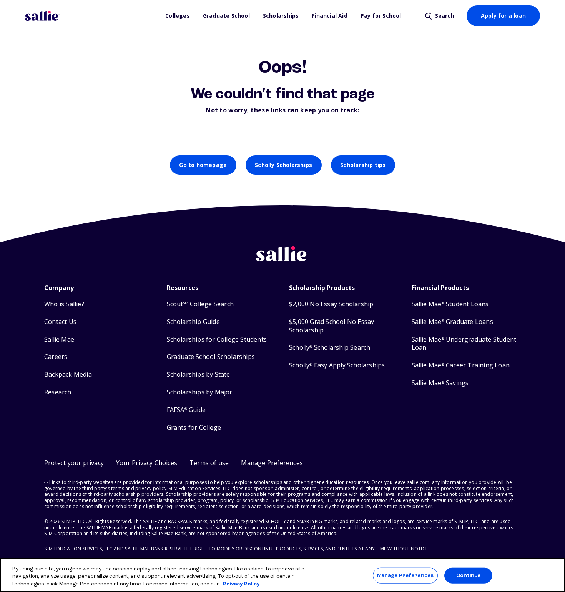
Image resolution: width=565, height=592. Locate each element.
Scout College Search (200, 304)
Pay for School (381, 15)
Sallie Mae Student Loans (450, 304)
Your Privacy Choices (146, 463)
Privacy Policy (241, 584)
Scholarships (281, 15)
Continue (468, 575)
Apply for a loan (503, 15)
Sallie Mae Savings (440, 383)
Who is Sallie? (64, 304)
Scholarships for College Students (217, 339)
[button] (272, 463)
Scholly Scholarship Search (329, 348)
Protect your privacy (74, 463)
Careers (55, 357)
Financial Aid (329, 15)
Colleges (177, 15)
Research (57, 392)
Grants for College (194, 428)
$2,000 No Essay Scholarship (331, 304)
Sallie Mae (59, 339)
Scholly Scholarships (283, 164)
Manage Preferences (405, 575)
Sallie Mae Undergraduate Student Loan (464, 343)
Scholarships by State (198, 374)
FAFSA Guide (186, 410)
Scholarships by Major (200, 392)
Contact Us (60, 322)
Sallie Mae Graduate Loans (452, 322)
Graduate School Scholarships (211, 357)
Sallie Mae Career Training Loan (461, 365)
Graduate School (226, 15)
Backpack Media (68, 374)
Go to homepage (203, 164)
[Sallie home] (91, 16)
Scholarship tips (363, 164)
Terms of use (209, 463)
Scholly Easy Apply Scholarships (337, 365)
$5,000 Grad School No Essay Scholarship (331, 326)
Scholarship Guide (193, 322)
